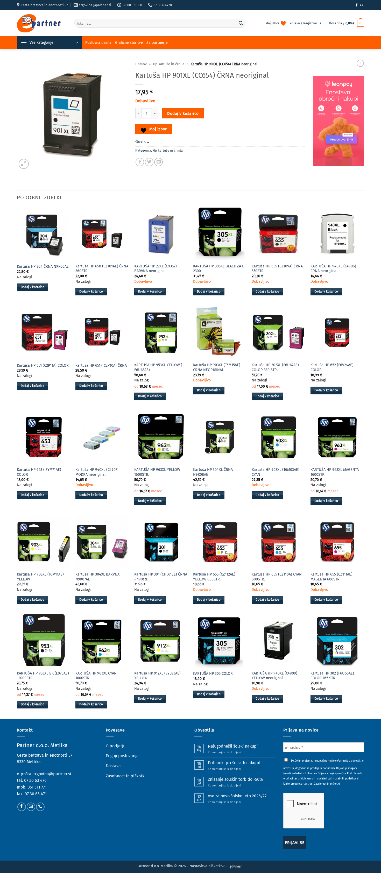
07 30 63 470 (35, 780)
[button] (346, 23)
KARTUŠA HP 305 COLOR (213, 673)
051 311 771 (37, 787)
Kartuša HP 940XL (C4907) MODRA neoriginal (96, 472)
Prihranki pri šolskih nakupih (235, 762)
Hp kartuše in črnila (168, 64)
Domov (141, 64)
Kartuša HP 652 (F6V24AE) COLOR (332, 367)
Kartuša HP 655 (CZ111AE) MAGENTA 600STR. (331, 576)
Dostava (113, 765)
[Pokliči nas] (40, 807)
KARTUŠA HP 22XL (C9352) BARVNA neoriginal (155, 268)
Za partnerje (157, 42)
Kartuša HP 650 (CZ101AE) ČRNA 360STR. (101, 268)
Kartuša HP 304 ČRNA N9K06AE (43, 266)
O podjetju (115, 745)
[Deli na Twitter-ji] (149, 162)
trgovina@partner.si (52, 773)
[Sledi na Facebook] (356, 5)
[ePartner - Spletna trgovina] (42, 23)
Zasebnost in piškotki (126, 775)
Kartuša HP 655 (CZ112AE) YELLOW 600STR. (214, 576)
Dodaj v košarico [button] (33, 287)
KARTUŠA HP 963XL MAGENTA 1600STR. (335, 472)
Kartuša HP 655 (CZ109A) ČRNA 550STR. (277, 268)
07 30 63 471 (36, 793)
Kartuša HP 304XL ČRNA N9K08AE (213, 472)
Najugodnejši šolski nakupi (233, 746)
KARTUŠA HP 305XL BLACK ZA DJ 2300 (219, 268)
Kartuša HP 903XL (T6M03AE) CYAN (275, 472)
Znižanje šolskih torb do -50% (235, 779)
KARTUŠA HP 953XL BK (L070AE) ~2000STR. (43, 675)
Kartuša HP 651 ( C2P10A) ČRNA (101, 365)
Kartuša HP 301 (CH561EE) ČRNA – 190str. (160, 576)
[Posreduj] (240, 23)
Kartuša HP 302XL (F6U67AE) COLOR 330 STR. (275, 367)
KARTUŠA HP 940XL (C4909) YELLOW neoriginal (274, 675)
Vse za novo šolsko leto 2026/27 (237, 795)
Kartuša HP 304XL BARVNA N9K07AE (97, 576)
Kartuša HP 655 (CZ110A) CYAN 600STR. (277, 576)
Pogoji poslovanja (122, 755)
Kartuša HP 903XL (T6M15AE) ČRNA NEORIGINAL (216, 367)
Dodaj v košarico (183, 113)
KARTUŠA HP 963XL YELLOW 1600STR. (157, 472)
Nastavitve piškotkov (206, 866)
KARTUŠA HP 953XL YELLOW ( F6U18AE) (158, 367)
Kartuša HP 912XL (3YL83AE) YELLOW (157, 675)
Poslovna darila (98, 42)
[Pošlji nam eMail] (361, 5)
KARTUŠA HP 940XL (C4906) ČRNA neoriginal (333, 268)
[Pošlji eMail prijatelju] (158, 162)
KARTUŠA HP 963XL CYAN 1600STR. (96, 675)
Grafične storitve (129, 42)
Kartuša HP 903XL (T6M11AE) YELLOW (40, 576)
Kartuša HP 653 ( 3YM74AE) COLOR (39, 472)
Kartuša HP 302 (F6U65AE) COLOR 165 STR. (332, 675)
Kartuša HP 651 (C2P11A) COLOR (43, 365)
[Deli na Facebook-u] (140, 162)
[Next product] (360, 63)
